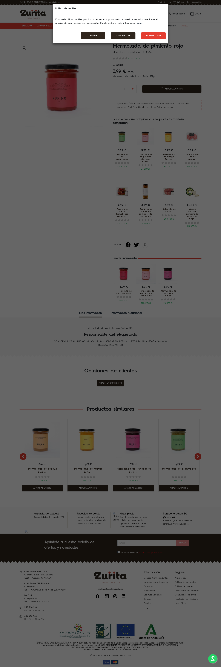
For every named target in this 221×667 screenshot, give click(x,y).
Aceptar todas (153, 36)
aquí (139, 23)
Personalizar (123, 36)
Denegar (93, 36)
